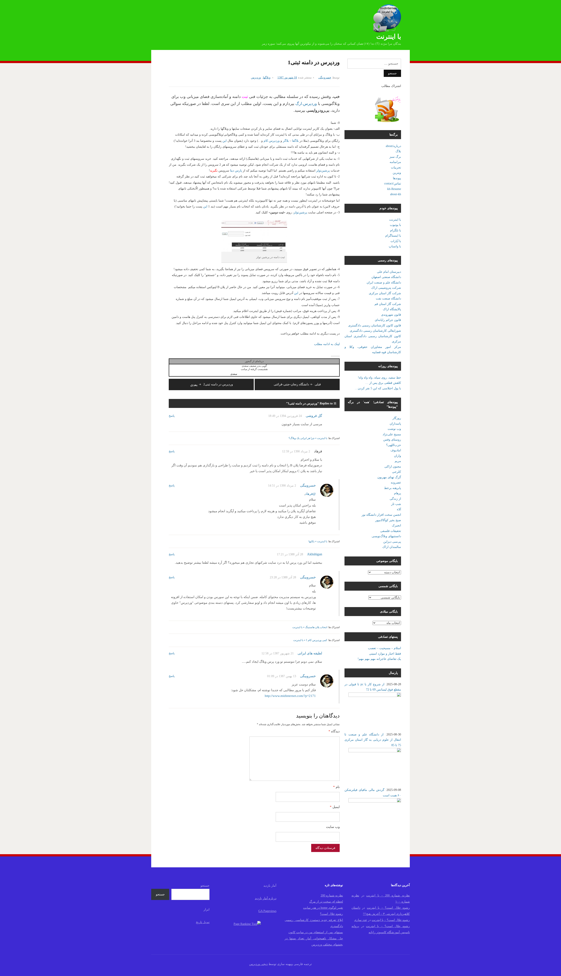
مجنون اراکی (392, 466)
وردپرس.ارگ (306, 103)
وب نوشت (394, 428)
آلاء (399, 509)
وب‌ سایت (333, 827)
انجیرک (396, 525)
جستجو (205, 885)
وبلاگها (266, 77)
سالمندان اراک (391, 547)
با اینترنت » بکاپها (318, 541)
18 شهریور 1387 (287, 77)
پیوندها (397, 178)
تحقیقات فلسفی (390, 531)
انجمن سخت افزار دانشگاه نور (381, 514)
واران (397, 455)
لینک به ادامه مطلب (327, 344)
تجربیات (396, 167)
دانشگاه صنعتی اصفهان (386, 277)
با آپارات (396, 241)
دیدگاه (334, 731)
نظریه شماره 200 (332, 895)
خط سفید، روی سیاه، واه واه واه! (379, 377)
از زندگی (395, 498)
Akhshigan (314, 554)
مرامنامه (395, 162)
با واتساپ (395, 246)
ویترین (397, 172)
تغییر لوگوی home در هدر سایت (323, 907)
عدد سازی (360, 920)
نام (336, 787)
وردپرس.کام (272, 140)
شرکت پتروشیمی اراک (386, 287)
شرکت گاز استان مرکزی (385, 293)
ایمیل (335, 807)
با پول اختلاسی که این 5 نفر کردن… (378, 388)
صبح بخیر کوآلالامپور (388, 520)
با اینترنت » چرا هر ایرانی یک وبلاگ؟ (308, 438)
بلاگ (398, 151)
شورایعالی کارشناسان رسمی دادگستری (375, 330)
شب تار (396, 504)
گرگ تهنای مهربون (389, 477)
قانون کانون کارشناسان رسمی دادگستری (374, 325)
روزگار (396, 418)
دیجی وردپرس (258, 964)
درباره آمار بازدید (265, 898)
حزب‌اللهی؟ (393, 445)
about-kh (395, 194)
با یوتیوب (395, 225)
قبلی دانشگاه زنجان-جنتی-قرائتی (297, 384)
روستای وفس (392, 439)
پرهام (397, 493)
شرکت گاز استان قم (388, 304)
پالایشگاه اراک (392, 309)
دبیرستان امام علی (389, 271)
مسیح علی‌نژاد (392, 434)
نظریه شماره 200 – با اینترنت (388, 895)
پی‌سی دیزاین (392, 541)
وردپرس (256, 77)
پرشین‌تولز (322, 170)
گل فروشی (314, 416)
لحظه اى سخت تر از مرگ (326, 901)
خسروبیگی (324, 77)
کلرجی (396, 471)
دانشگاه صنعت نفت (388, 298)
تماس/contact (392, 183)
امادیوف (396, 450)
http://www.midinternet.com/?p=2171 (290, 696)
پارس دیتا (236, 170)
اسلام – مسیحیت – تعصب (384, 648)
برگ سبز (395, 156)
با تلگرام (395, 230)
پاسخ (172, 415)
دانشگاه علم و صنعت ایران (384, 282)
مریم (398, 461)
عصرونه (396, 482)
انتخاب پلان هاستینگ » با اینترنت (309, 627)
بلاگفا (295, 140)
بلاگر (285, 140)
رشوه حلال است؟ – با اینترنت (388, 907)
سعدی (233, 374)
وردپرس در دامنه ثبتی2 (211, 384)
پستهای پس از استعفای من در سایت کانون (315, 932)
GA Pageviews (267, 911)
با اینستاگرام (393, 235)
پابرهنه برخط (392, 488)
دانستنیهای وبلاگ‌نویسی (386, 536)
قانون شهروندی (391, 314)
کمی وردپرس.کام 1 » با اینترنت (310, 640)
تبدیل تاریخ (202, 922)
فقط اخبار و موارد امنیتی (385, 653)
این (224, 140)
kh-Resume (394, 189)
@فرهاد (310, 494)
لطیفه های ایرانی (310, 653)
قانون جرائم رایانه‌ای (388, 320)
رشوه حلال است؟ (331, 914)
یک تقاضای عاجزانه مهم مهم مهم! (379, 659)
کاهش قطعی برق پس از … (383, 382)
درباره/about (393, 146)
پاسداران (395, 423)
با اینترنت (388, 36)
